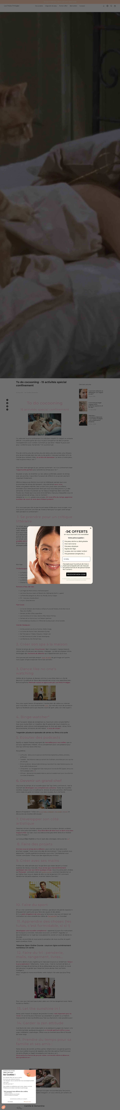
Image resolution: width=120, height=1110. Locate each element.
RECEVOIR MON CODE (76, 574)
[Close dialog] (90, 528)
